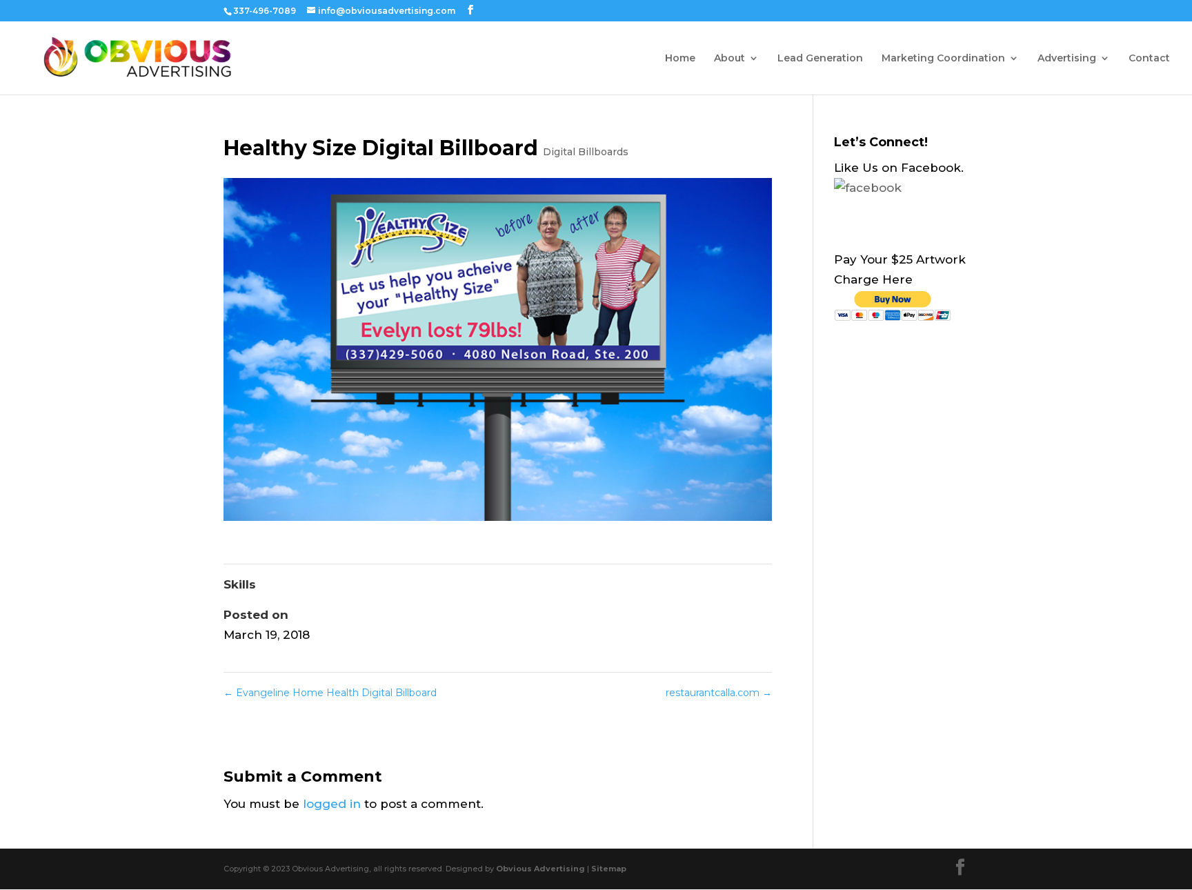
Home (680, 58)
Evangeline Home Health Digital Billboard (330, 692)
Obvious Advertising (540, 868)
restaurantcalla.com (719, 692)
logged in (332, 804)
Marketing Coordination (943, 58)
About (729, 58)
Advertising (1066, 58)
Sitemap (608, 868)
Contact (1149, 58)
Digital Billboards (585, 152)
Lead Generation (820, 58)
